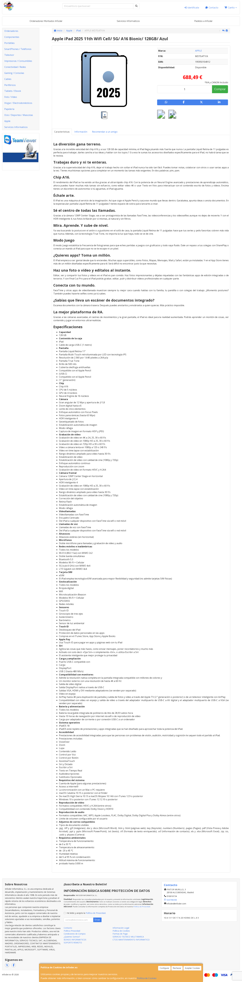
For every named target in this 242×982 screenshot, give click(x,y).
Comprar (220, 89)
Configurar (164, 968)
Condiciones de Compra (74, 933)
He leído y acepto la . (86, 913)
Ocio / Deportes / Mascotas (18, 115)
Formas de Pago (120, 933)
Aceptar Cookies (192, 968)
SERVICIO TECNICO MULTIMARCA (128, 936)
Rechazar (177, 968)
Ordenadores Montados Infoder (46, 21)
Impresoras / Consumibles (18, 60)
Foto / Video (10, 97)
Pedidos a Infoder (203, 21)
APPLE (198, 50)
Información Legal (121, 928)
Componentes (11, 37)
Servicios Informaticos (128, 21)
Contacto (213, 7)
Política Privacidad (72, 930)
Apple (7, 121)
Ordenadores (11, 31)
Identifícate (193, 7)
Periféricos (10, 85)
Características (62, 131)
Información (80, 131)
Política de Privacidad (141, 906)
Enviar (97, 920)
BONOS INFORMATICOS (75, 939)
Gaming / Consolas (14, 73)
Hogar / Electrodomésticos (18, 103)
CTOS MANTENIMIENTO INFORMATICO (131, 939)
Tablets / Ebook (12, 90)
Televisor (9, 54)
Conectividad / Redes (15, 67)
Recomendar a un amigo (104, 131)
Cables (7, 79)
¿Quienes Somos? (72, 936)
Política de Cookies (147, 978)
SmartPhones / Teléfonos (17, 49)
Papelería (9, 109)
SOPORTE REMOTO (73, 942)
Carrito (231, 7)
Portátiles (9, 43)
